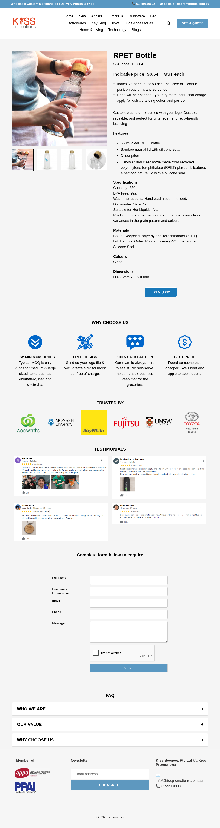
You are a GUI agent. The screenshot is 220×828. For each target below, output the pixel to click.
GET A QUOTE (192, 23)
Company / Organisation (61, 591)
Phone (56, 611)
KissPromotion (115, 817)
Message (58, 623)
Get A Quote (161, 292)
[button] (129, 668)
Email (56, 600)
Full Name (59, 577)
